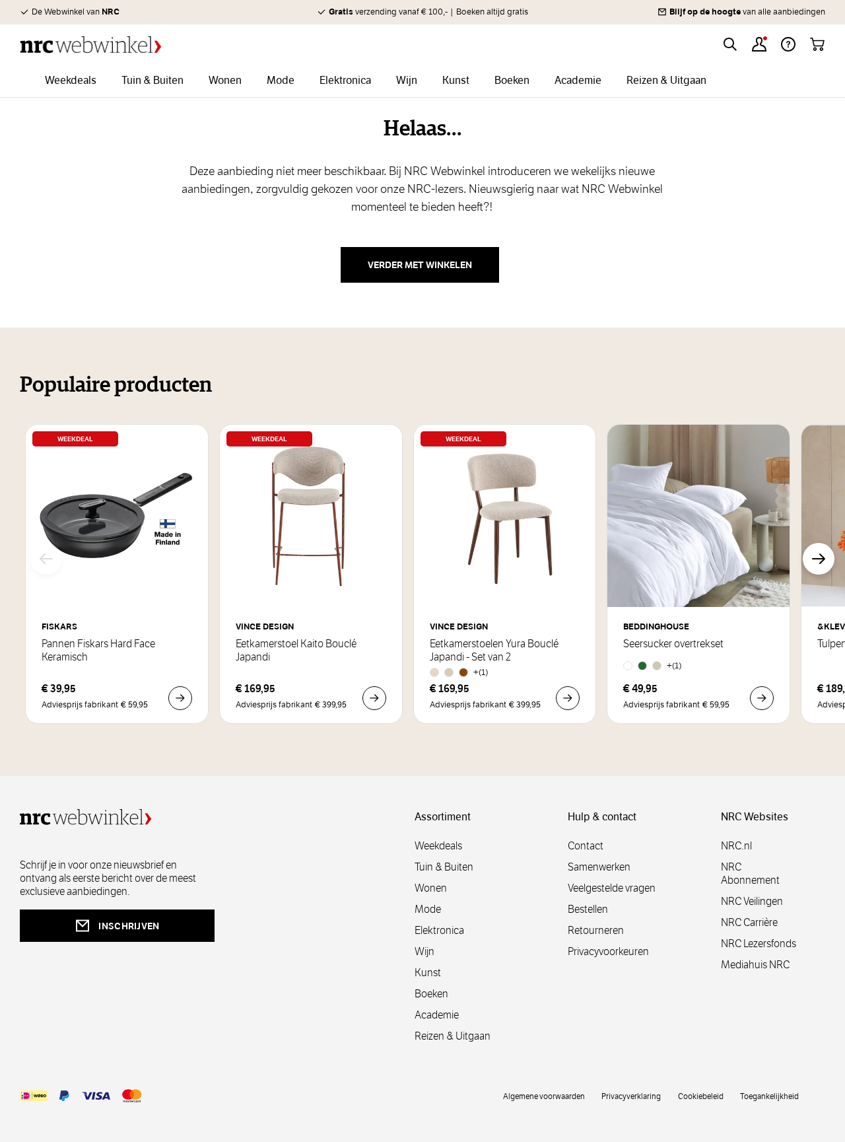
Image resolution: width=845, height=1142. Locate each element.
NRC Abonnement (750, 873)
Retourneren (596, 930)
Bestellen (588, 909)
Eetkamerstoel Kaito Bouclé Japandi (296, 650)
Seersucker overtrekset (673, 644)
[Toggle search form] (730, 44)
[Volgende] (818, 559)
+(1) (481, 672)
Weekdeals (438, 846)
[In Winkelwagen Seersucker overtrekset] (762, 698)
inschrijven (128, 926)
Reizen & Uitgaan (452, 1036)
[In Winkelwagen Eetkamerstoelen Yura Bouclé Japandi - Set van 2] (568, 698)
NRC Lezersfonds (758, 943)
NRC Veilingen (752, 901)
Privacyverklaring (631, 1095)
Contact (585, 846)
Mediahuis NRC (755, 965)
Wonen (431, 888)
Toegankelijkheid (769, 1095)
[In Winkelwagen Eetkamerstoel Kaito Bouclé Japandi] (374, 698)
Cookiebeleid (701, 1095)
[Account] (759, 44)
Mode (428, 909)
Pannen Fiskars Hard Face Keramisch (98, 650)
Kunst (428, 973)
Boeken (431, 994)
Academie (437, 1015)
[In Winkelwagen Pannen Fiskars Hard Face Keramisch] (180, 698)
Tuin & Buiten (444, 867)
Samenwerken (599, 867)
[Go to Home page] (91, 45)
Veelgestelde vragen (612, 888)
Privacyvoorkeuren (608, 951)
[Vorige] (46, 559)
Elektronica (439, 930)
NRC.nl (736, 846)
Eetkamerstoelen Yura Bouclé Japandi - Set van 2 (494, 650)
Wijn (424, 951)
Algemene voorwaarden (544, 1095)
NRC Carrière (749, 922)
